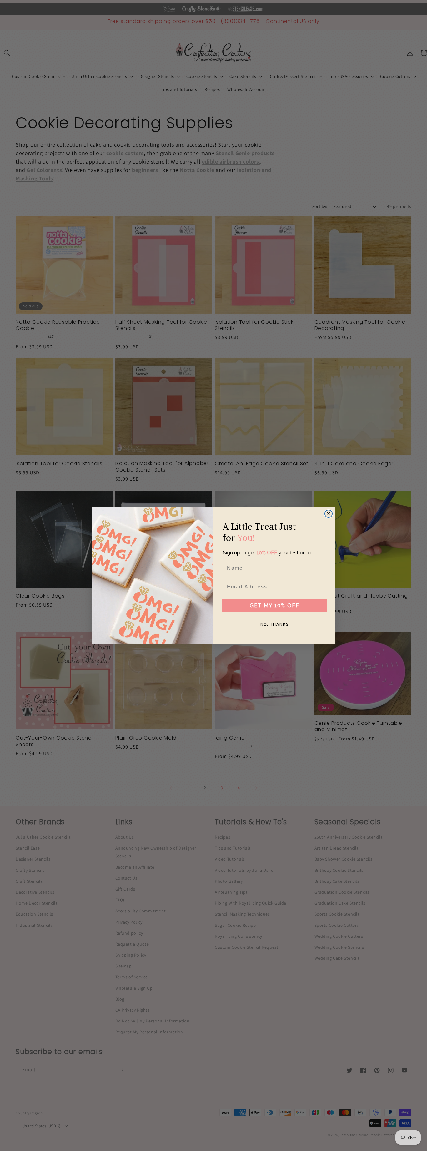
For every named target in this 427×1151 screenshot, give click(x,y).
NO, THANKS (274, 624)
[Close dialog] (328, 513)
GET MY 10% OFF (274, 605)
